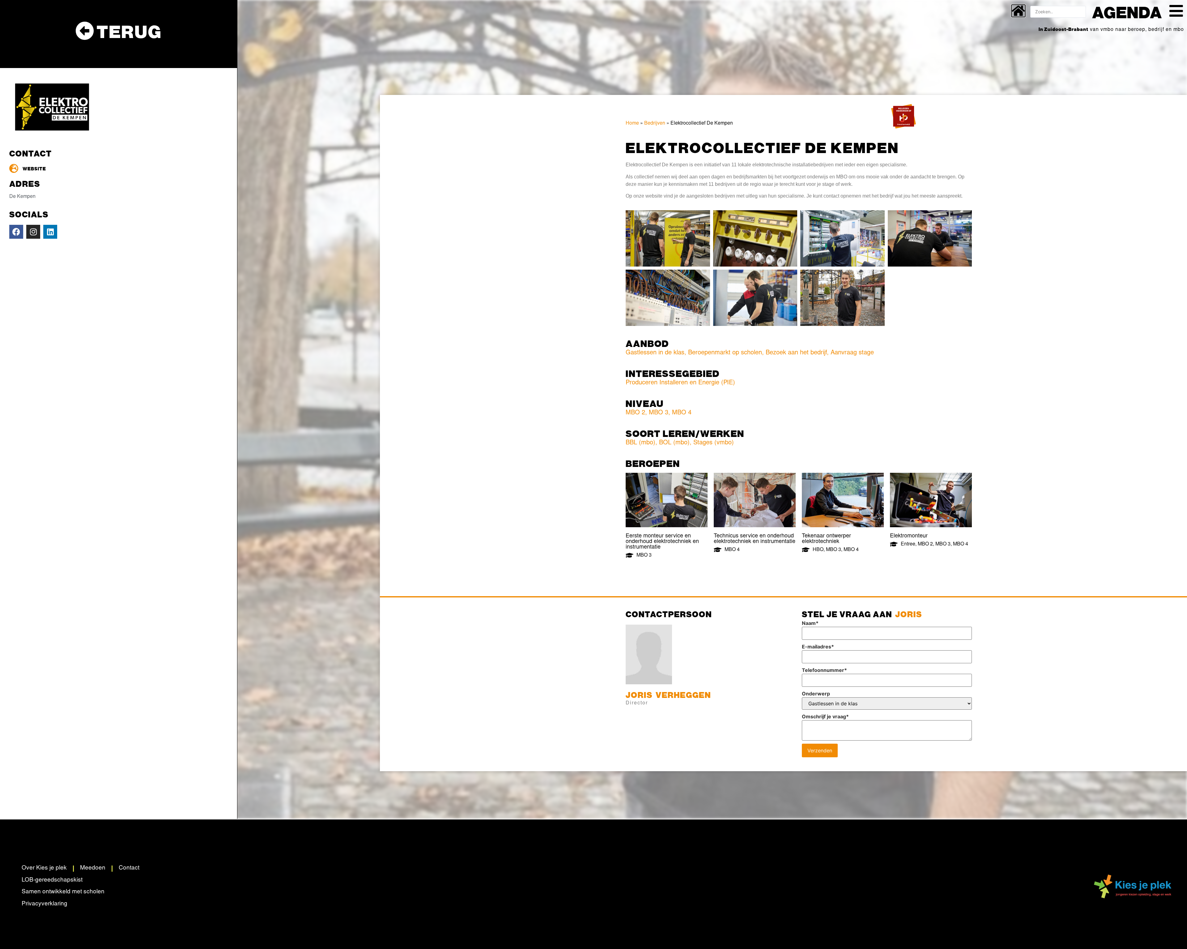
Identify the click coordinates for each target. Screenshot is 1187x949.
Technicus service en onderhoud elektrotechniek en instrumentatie (754, 539)
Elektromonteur (909, 536)
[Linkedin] (50, 232)
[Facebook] (16, 232)
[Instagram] (33, 232)
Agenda (1127, 12)
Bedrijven (654, 123)
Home (632, 123)
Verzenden (819, 750)
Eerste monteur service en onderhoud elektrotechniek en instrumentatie (662, 541)
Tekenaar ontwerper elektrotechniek (826, 539)
